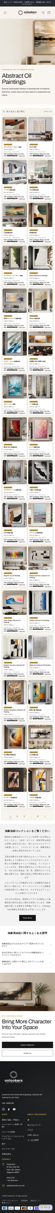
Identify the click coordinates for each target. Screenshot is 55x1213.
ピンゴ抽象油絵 (34, 447)
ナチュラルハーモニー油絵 (12, 147)
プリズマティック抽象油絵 (12, 490)
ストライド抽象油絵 (10, 797)
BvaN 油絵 (33, 147)
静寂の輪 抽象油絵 (35, 710)
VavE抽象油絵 (34, 190)
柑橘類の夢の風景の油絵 (37, 361)
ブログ (30, 1130)
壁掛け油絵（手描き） (11, 1120)
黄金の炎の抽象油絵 (10, 447)
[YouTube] (14, 1109)
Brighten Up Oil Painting (12, 575)
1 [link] (10, 816)
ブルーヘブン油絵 (10, 404)
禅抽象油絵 (33, 232)
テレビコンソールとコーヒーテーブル (13, 1137)
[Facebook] (8, 1109)
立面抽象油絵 (8, 232)
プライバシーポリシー (10, 1201)
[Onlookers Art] (13, 1077)
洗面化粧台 (6, 1154)
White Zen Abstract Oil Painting (40, 665)
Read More (27, 917)
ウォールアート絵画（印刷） (12, 1125)
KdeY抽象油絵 (8, 532)
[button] (5, 12)
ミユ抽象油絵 (33, 404)
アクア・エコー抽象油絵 (12, 361)
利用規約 (24, 1201)
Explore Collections (27, 1045)
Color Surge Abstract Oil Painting (12, 621)
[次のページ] (45, 816)
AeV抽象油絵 (33, 754)
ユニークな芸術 (8, 1132)
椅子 (4, 1144)
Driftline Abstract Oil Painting (39, 620)
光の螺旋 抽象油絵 (10, 754)
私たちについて (34, 1125)
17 (38, 816)
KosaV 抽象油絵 (34, 318)
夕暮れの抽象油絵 (35, 490)
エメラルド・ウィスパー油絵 (13, 275)
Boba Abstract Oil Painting (38, 275)
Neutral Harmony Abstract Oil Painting (39, 576)
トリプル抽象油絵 (10, 190)
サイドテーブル (8, 1149)
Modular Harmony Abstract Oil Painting (14, 666)
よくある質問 (33, 1140)
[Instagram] (3, 1109)
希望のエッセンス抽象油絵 (12, 318)
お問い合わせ (33, 1135)
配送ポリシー (7, 1203)
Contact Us (27, 1053)
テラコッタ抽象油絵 (36, 532)
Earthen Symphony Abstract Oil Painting (14, 711)
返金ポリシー (36, 1201)
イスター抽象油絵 (35, 797)
